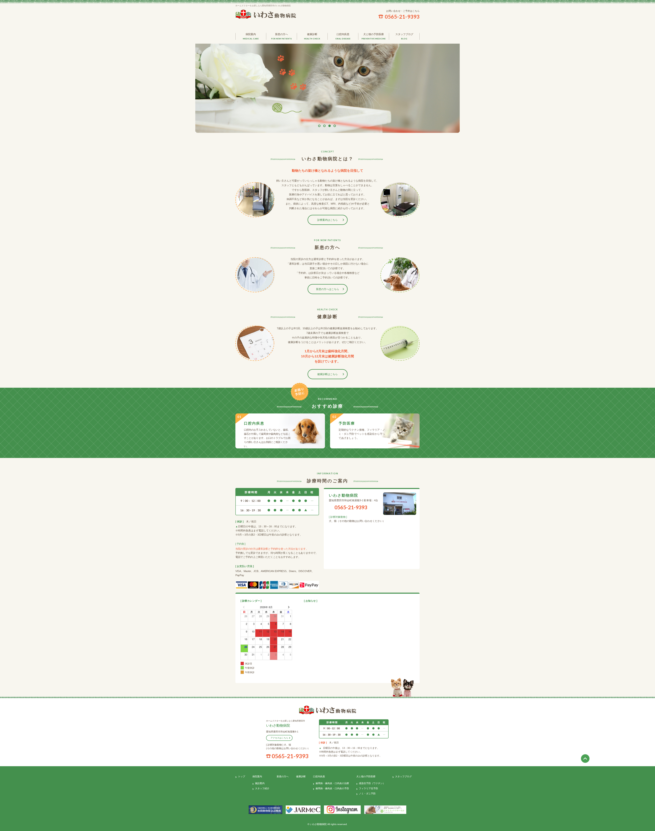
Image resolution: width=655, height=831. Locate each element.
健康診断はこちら (327, 374)
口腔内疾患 (343, 36)
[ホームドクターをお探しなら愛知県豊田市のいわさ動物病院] (327, 709)
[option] (327, 84)
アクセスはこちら (279, 738)
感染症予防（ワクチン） (373, 46)
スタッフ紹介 (251, 54)
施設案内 (251, 45)
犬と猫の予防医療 (374, 36)
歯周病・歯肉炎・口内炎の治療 (342, 46)
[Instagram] (342, 809)
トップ (241, 776)
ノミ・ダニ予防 (373, 66)
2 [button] (324, 126)
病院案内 (251, 36)
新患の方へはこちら (327, 289)
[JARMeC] (303, 809)
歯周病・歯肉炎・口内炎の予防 (342, 59)
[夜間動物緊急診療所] (265, 809)
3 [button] (329, 126)
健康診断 (312, 36)
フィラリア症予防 (373, 57)
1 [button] (319, 126)
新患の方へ (281, 36)
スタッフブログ (404, 36)
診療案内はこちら (327, 219)
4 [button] (334, 126)
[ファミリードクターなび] (385, 809)
